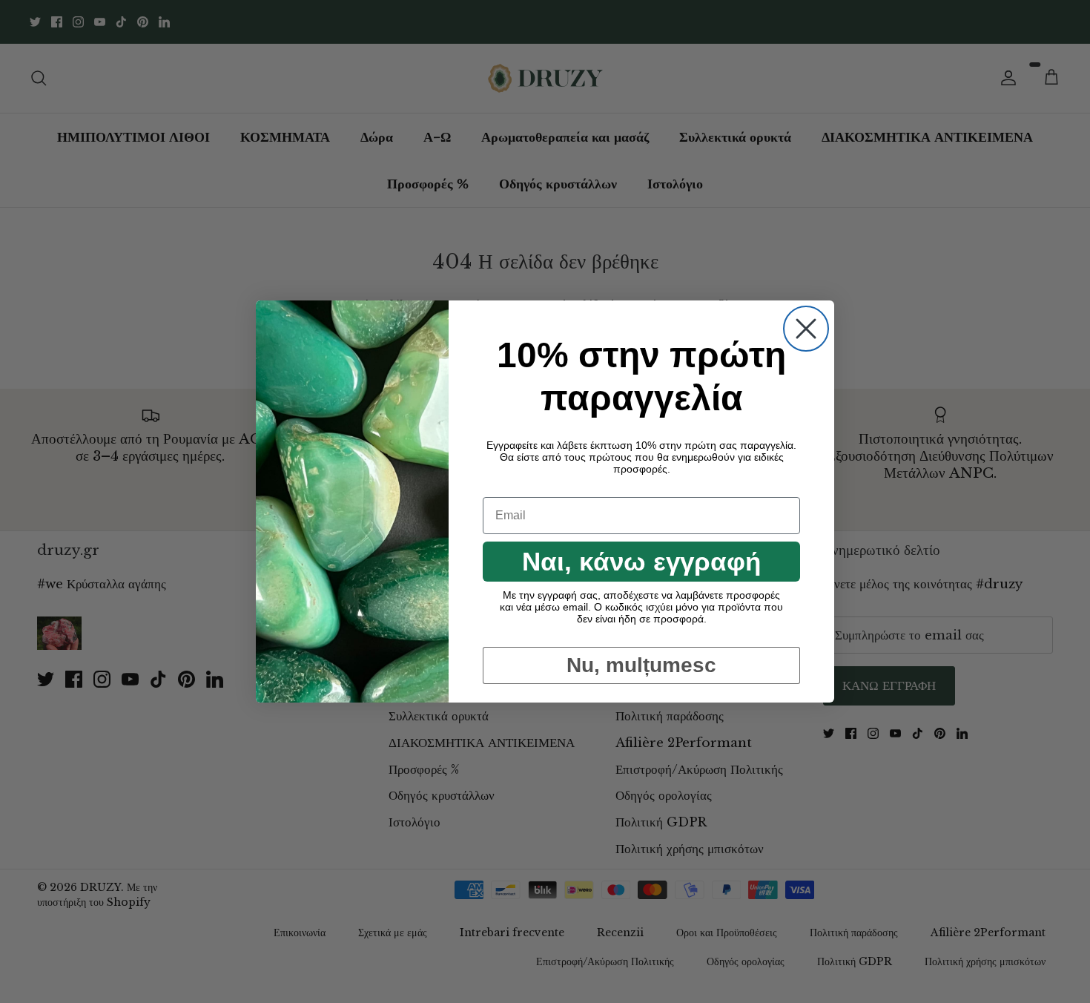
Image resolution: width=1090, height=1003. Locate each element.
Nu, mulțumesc (641, 665)
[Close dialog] (806, 328)
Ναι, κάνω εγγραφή (641, 561)
